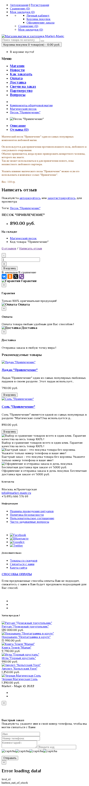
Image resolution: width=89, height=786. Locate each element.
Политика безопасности (27, 514)
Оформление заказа (40, 22)
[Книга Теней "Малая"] (18, 644)
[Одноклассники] (9, 276)
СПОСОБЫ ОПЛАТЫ (17, 574)
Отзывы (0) (19, 130)
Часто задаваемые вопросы (29, 521)
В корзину (9, 268)
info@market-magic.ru (16, 492)
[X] (15, 276)
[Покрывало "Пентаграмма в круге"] (28, 633)
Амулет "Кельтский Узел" (19, 668)
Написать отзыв (30, 248)
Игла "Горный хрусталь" (19, 658)
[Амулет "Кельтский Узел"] (21, 665)
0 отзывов (9, 248)
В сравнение (27, 272)
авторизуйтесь (30, 198)
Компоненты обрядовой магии (31, 105)
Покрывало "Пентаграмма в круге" (26, 637)
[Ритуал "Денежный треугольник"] (27, 623)
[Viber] (21, 276)
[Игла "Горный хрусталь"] (20, 654)
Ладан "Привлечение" (20, 370)
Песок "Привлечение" (25, 112)
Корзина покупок (38, 19)
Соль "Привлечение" (18, 407)
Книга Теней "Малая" (16, 647)
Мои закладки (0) (22, 12)
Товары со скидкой (23, 560)
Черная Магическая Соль (20, 679)
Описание (18, 126)
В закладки (10, 272)
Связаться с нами (22, 564)
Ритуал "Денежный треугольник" (25, 626)
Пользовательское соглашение (32, 518)
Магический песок (23, 108)
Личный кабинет (37, 15)
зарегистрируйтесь (61, 198)
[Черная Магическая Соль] (21, 675)
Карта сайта (18, 567)
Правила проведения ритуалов (32, 511)
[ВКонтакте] (4, 276)
